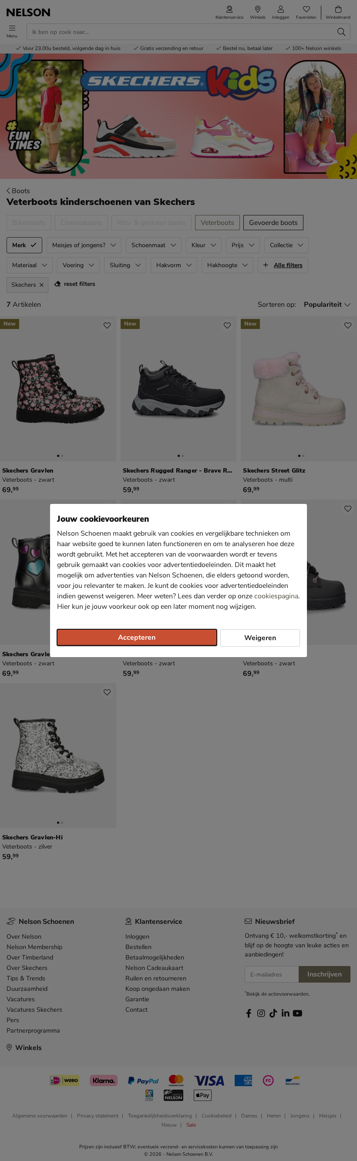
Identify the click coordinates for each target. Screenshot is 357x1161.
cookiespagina (276, 596)
